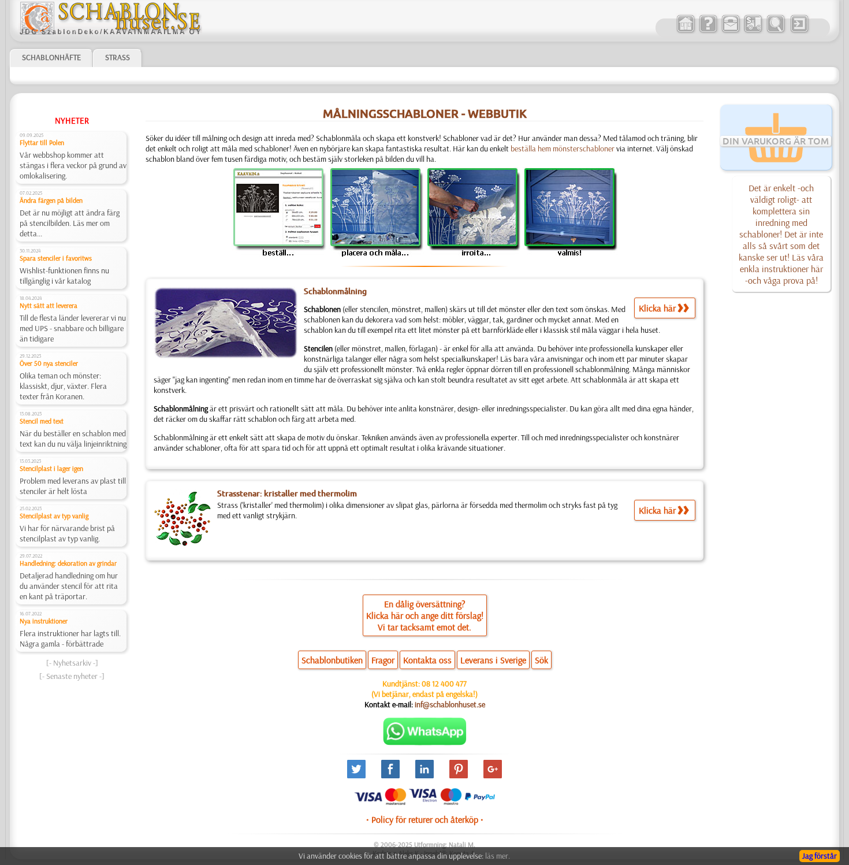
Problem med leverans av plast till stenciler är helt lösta (73, 486)
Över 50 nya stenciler (49, 363)
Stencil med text (42, 421)
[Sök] (775, 31)
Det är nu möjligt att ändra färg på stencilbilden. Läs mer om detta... (70, 223)
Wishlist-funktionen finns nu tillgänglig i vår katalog (64, 275)
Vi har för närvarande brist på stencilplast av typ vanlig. (67, 533)
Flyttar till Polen (42, 142)
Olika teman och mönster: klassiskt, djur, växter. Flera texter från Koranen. (63, 386)
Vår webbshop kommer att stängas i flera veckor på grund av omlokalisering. (73, 165)
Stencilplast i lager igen (51, 468)
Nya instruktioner (44, 621)
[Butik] (685, 31)
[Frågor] (708, 31)
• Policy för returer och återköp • (424, 819)
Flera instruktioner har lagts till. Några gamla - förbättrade (70, 638)
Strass (117, 57)
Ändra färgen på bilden (51, 200)
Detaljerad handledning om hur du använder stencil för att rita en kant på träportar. (69, 586)
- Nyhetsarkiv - (72, 663)
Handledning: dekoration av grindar (68, 563)
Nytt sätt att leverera (48, 305)
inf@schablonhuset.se (450, 704)
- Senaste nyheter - (72, 676)
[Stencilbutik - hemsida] (110, 32)
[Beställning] (753, 31)
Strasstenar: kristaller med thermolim (287, 493)
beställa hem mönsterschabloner (563, 148)
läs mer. (497, 856)
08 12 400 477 (444, 683)
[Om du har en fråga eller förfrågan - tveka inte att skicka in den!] (425, 742)
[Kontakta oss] (730, 31)
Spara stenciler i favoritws (56, 258)
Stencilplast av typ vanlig (54, 515)
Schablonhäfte (51, 57)
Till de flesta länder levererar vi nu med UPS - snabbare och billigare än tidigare (73, 328)
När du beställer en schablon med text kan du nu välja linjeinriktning (73, 438)
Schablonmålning (335, 291)
